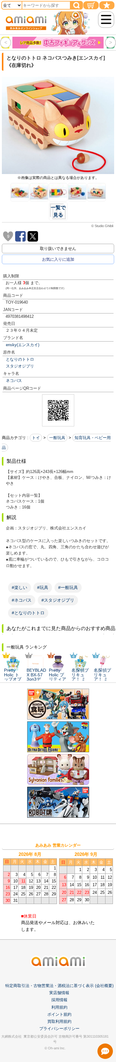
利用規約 (59, 1007)
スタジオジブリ (20, 366)
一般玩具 (57, 437)
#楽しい (19, 587)
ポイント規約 (59, 1014)
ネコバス (14, 380)
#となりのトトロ (28, 612)
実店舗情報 (59, 992)
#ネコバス (22, 600)
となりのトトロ (20, 359)
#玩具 (42, 587)
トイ (36, 437)
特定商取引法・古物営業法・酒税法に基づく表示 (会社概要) (59, 985)
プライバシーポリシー (59, 1028)
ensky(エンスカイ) (22, 344)
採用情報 (59, 1000)
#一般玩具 (68, 587)
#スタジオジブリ (57, 600)
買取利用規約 (59, 1021)
